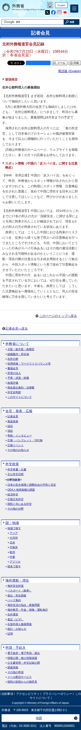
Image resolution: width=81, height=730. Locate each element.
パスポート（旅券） (19, 590)
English (61, 5)
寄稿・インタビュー (19, 435)
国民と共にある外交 (19, 504)
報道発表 (12, 421)
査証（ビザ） (15, 619)
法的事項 (7, 694)
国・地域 (12, 523)
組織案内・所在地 (18, 354)
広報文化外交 (15, 499)
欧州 (12, 552)
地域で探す (14, 528)
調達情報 (12, 667)
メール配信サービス (19, 677)
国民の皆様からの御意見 (22, 681)
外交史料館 (14, 392)
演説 (10, 431)
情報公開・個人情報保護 (22, 658)
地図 (39, 718)
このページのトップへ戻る (58, 316)
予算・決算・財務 (18, 378)
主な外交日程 (15, 474)
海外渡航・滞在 (17, 580)
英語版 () (69, 71)
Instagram (59, 12)
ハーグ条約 (14, 600)
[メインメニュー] (74, 9)
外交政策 (12, 464)
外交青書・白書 (16, 469)
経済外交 (12, 494)
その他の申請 (15, 672)
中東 (12, 557)
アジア (14, 533)
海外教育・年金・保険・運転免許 (27, 609)
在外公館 (12, 359)
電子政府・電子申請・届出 (23, 653)
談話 (10, 426)
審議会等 (12, 368)
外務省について (17, 344)
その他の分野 (15, 508)
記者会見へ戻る (17, 328)
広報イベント (15, 445)
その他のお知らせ (18, 450)
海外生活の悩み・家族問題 (23, 605)
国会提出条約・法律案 (20, 387)
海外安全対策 (15, 585)
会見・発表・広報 (18, 411)
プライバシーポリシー (57, 694)
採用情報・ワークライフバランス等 (29, 363)
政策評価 (12, 382)
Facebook (53, 12)
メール (61, 63)
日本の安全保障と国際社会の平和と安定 (31, 484)
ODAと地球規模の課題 (21, 489)
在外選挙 (12, 614)
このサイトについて (19, 397)
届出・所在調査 (16, 595)
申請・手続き (15, 647)
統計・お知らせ (16, 629)
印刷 (76, 63)
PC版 (50, 5)
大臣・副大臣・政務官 (20, 349)
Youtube (65, 12)
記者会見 (12, 416)
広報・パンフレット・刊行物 (25, 440)
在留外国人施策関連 (19, 624)
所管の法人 (14, 373)
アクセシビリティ (28, 694)
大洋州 (14, 537)
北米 (12, 542)
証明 (10, 633)
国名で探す (14, 566)
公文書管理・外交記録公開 (23, 662)
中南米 (14, 547)
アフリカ (15, 561)
